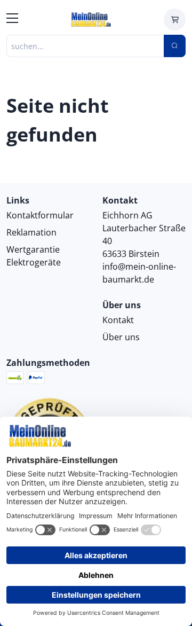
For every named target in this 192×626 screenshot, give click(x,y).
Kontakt (118, 320)
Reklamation (31, 232)
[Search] (175, 46)
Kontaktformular (40, 215)
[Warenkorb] (175, 19)
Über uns (121, 337)
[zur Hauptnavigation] (12, 19)
